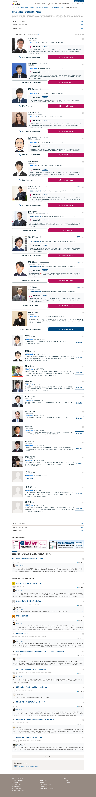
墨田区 (19, 766)
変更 (82, 21)
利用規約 (42, 782)
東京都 (31, 43)
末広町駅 (42, 93)
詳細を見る (79, 342)
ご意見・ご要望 (43, 780)
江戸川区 (36, 766)
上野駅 (41, 117)
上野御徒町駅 (38, 475)
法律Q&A (16, 782)
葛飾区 (32, 766)
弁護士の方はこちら (79, 1)
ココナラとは (17, 786)
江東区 (22, 766)
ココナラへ (15, 1)
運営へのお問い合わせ (19, 790)
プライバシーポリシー (45, 784)
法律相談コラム (17, 784)
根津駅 (37, 445)
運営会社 (68, 780)
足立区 (29, 766)
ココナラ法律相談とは (19, 780)
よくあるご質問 (17, 788)
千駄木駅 (37, 400)
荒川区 (26, 766)
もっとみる (48, 756)
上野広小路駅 (43, 316)
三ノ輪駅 (37, 354)
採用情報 (68, 782)
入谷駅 (41, 165)
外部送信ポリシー (44, 786)
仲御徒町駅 (42, 68)
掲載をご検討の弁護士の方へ (47, 788)
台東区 (35, 43)
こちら (39, 34)
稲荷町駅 (37, 339)
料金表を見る (45, 46)
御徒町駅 (42, 42)
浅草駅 (37, 430)
